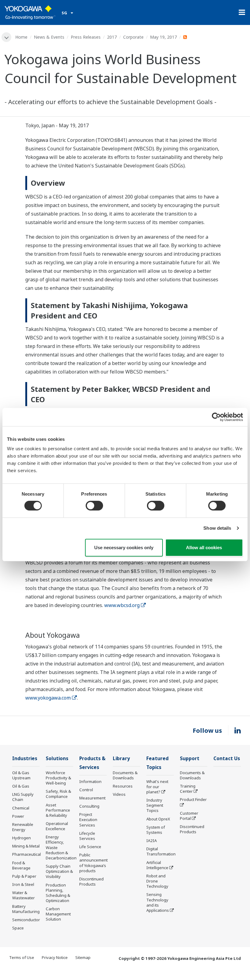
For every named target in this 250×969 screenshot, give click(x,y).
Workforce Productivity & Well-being (58, 778)
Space (18, 928)
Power (18, 816)
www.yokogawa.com (48, 697)
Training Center (187, 788)
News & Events (49, 37)
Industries (24, 758)
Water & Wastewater (23, 895)
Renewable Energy (22, 827)
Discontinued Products (91, 881)
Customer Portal (189, 815)
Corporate (133, 37)
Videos (119, 794)
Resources (123, 786)
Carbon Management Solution (58, 914)
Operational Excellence (57, 826)
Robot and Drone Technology (157, 881)
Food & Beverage (21, 865)
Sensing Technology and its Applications (157, 902)
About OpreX (158, 819)
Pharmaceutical (26, 854)
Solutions (57, 758)
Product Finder (193, 799)
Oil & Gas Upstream (21, 775)
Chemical (20, 808)
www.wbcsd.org (122, 605)
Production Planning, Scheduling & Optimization (58, 892)
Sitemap (83, 957)
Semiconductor (26, 919)
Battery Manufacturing (26, 909)
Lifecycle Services (87, 835)
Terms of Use (21, 957)
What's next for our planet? (157, 787)
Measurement (92, 798)
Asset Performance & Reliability (58, 810)
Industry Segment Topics (154, 805)
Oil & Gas (20, 786)
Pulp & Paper (24, 876)
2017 (112, 37)
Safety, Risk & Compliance (58, 793)
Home (21, 37)
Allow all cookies (204, 547)
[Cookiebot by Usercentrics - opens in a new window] (216, 416)
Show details (217, 528)
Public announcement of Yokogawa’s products (93, 862)
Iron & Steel (23, 884)
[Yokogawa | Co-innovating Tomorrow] (30, 12)
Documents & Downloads (125, 775)
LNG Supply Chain (23, 797)
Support (189, 758)
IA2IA (151, 840)
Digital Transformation (161, 851)
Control (86, 789)
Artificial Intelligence (157, 865)
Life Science (90, 846)
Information (90, 781)
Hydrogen (21, 838)
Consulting (89, 806)
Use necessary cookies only (123, 547)
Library (121, 758)
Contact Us (226, 758)
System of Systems (155, 829)
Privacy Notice (55, 957)
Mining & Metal (26, 846)
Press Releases (86, 37)
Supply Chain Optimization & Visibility (59, 871)
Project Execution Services (88, 819)
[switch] (94, 506)
